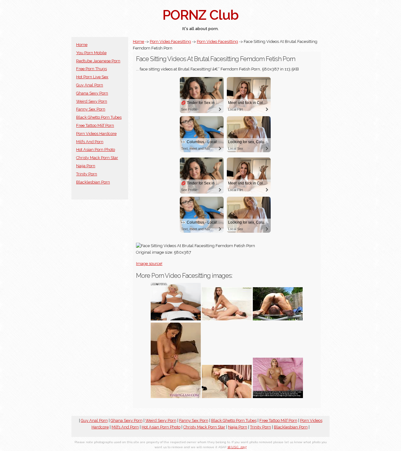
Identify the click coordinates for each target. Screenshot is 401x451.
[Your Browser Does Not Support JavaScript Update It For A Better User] (278, 319)
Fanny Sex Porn (90, 109)
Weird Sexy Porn (91, 101)
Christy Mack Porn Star (97, 157)
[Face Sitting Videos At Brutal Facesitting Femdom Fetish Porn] (227, 396)
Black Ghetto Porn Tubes (99, 117)
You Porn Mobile (91, 52)
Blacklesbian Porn (93, 182)
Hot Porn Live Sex (92, 77)
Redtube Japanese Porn (98, 61)
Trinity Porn (86, 174)
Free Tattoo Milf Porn (95, 125)
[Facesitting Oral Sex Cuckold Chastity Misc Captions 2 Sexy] (278, 396)
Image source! (149, 263)
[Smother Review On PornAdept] (176, 319)
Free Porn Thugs (91, 68)
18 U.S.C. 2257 (237, 447)
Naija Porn (85, 165)
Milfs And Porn (89, 141)
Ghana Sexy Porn (92, 93)
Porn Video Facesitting (170, 41)
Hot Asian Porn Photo (95, 149)
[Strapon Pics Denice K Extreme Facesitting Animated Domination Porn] (176, 396)
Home (81, 44)
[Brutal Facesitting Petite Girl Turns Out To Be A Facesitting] (227, 319)
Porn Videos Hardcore (96, 133)
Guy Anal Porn (89, 85)
